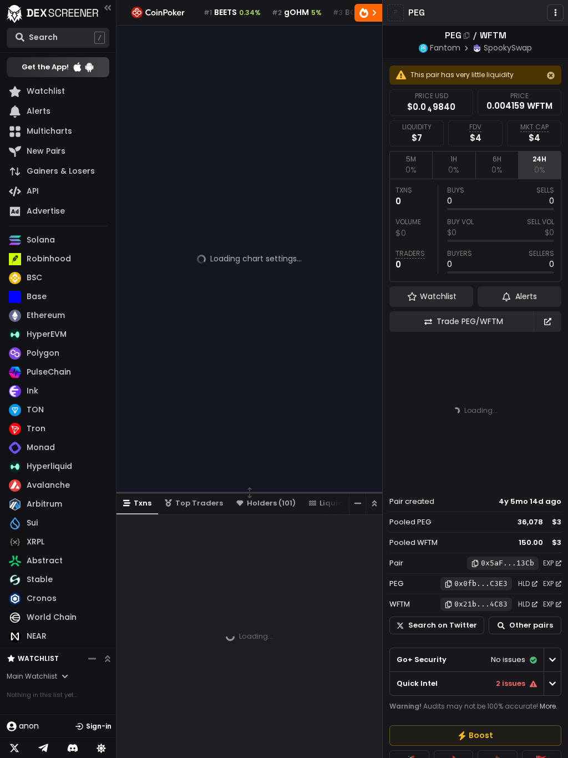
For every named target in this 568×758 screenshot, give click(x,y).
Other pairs (531, 625)
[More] (555, 12)
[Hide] (551, 75)
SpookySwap (508, 47)
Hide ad (545, 480)
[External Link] (547, 321)
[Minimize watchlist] (92, 658)
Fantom (445, 47)
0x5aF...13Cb (507, 563)
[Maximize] (374, 503)
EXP (548, 563)
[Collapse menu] (107, 7)
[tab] (410, 165)
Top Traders (199, 503)
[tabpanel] (475, 230)
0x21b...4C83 (481, 604)
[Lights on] (101, 748)
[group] (475, 735)
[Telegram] (43, 748)
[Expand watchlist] (107, 658)
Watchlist (38, 658)
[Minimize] (357, 503)
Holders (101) (271, 503)
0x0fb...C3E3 (481, 583)
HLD (524, 583)
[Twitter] (14, 748)
